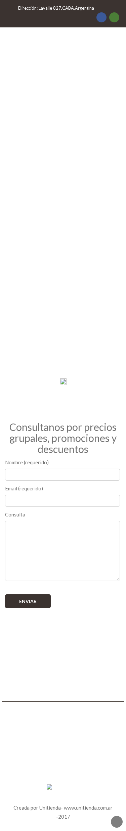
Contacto (63, 768)
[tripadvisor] (114, 17)
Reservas (63, 759)
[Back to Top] (117, 822)
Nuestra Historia (63, 741)
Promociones (63, 750)
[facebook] (101, 17)
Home (63, 732)
